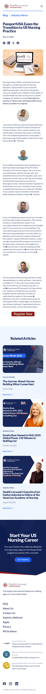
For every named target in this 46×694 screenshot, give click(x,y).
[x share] (13, 42)
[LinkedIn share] (8, 42)
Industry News (19, 15)
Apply (6, 622)
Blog (5, 15)
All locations (10, 631)
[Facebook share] (18, 42)
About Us (8, 608)
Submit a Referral (12, 617)
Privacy (7, 627)
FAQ (5, 604)
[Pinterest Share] (4, 42)
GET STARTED (23, 560)
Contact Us (9, 613)
